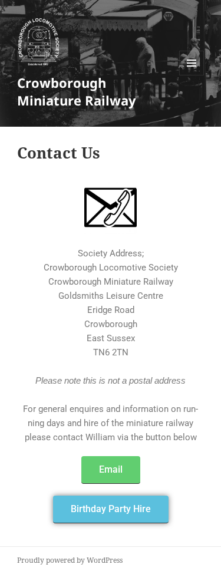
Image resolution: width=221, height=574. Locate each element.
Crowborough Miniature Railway (76, 91)
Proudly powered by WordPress (70, 560)
